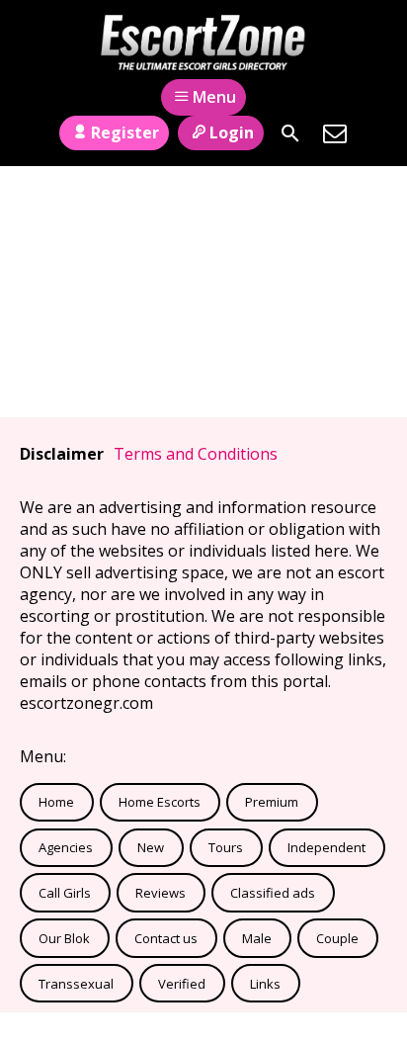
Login (231, 132)
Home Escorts (160, 802)
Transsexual (76, 984)
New (150, 847)
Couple (337, 938)
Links (265, 984)
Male (257, 938)
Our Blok (64, 938)
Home (56, 802)
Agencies (66, 847)
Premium (271, 802)
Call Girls (65, 893)
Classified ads (272, 893)
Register (125, 132)
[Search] (290, 133)
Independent (326, 847)
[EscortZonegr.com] (203, 42)
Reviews (160, 893)
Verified (181, 984)
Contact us (166, 938)
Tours (225, 847)
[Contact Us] (335, 133)
